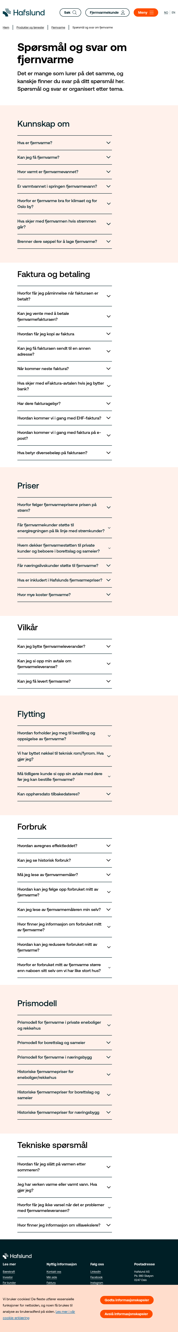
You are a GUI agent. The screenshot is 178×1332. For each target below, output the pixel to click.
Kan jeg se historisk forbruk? (44, 860)
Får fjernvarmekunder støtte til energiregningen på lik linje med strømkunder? (61, 528)
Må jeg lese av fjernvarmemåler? (47, 874)
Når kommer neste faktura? (43, 368)
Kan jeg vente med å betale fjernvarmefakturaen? (43, 316)
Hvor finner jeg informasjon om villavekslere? (58, 1225)
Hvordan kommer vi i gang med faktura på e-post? (59, 435)
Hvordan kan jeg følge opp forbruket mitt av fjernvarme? (57, 892)
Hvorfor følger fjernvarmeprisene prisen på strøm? (56, 507)
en (173, 12)
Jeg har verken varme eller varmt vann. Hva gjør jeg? (57, 1187)
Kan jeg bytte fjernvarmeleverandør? (51, 646)
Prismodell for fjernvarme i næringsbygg (54, 1057)
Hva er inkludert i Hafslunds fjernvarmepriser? (59, 580)
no (166, 12)
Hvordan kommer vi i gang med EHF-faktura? (59, 418)
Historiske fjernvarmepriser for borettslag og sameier (58, 1095)
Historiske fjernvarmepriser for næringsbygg (58, 1112)
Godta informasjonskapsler (127, 1300)
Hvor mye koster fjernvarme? (44, 594)
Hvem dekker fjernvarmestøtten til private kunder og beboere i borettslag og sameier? (58, 548)
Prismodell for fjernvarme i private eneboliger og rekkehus (59, 1025)
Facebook (96, 1277)
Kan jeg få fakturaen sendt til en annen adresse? (54, 351)
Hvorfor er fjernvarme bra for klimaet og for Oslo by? (57, 203)
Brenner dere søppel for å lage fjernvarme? (57, 241)
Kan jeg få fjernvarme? (38, 157)
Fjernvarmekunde (104, 12)
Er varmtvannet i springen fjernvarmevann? (57, 186)
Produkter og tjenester (30, 27)
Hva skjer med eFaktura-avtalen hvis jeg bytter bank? (60, 386)
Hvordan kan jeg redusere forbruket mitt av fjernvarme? (57, 947)
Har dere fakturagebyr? (39, 403)
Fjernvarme (58, 27)
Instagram (96, 1282)
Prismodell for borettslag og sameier (51, 1042)
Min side (52, 1277)
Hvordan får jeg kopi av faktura (45, 334)
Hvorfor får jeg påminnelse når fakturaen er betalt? (57, 296)
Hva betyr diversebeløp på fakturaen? (52, 452)
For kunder (9, 1282)
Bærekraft (9, 1271)
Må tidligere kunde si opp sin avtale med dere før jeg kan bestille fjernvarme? (59, 776)
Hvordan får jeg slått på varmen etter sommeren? (51, 1167)
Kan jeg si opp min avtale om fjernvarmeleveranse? (44, 664)
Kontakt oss (54, 1271)
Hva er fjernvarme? (34, 142)
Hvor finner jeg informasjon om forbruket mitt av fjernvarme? (59, 927)
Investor (8, 1277)
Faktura (51, 1282)
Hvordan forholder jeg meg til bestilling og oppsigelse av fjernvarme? (56, 736)
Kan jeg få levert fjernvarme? (44, 681)
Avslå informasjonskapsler (126, 1314)
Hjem (6, 27)
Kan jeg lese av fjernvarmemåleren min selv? (59, 909)
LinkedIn (95, 1271)
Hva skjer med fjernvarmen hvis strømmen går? (56, 224)
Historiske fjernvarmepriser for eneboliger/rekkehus (45, 1074)
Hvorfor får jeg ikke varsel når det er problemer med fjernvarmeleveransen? (60, 1207)
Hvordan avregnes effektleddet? (47, 845)
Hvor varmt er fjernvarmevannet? (47, 171)
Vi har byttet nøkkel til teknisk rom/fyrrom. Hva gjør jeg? (60, 756)
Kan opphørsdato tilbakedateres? (48, 794)
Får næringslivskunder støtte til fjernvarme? (57, 565)
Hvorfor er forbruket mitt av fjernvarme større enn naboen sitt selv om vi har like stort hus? (59, 967)
